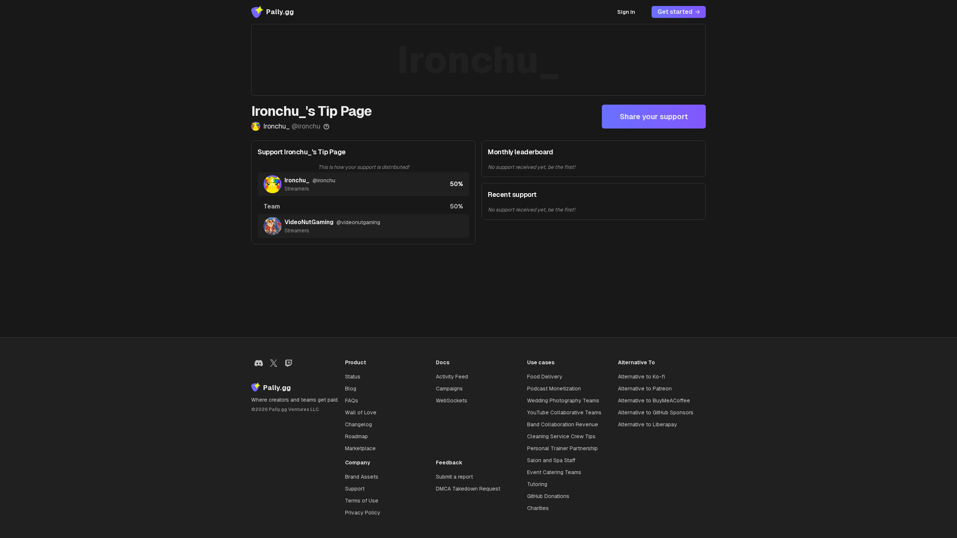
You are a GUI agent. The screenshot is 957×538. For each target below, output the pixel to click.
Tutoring (537, 484)
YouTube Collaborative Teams (564, 412)
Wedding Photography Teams (563, 401)
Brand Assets (361, 477)
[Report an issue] (326, 127)
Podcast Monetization (554, 389)
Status (352, 377)
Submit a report (454, 477)
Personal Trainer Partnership (562, 448)
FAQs (351, 401)
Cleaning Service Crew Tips (561, 436)
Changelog (358, 424)
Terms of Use (361, 501)
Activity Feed (452, 377)
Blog (350, 389)
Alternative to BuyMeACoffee (654, 401)
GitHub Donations (548, 496)
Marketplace (360, 448)
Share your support (654, 116)
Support (354, 489)
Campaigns (449, 389)
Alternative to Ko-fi (641, 377)
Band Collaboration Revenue (562, 424)
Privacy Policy (362, 513)
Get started (675, 11)
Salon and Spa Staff (551, 460)
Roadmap (356, 436)
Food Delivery (544, 377)
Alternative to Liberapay (647, 424)
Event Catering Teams (554, 472)
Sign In (626, 12)
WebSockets (451, 401)
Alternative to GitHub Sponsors (655, 412)
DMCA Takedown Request (468, 489)
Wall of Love (360, 412)
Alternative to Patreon (645, 389)
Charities (538, 508)
